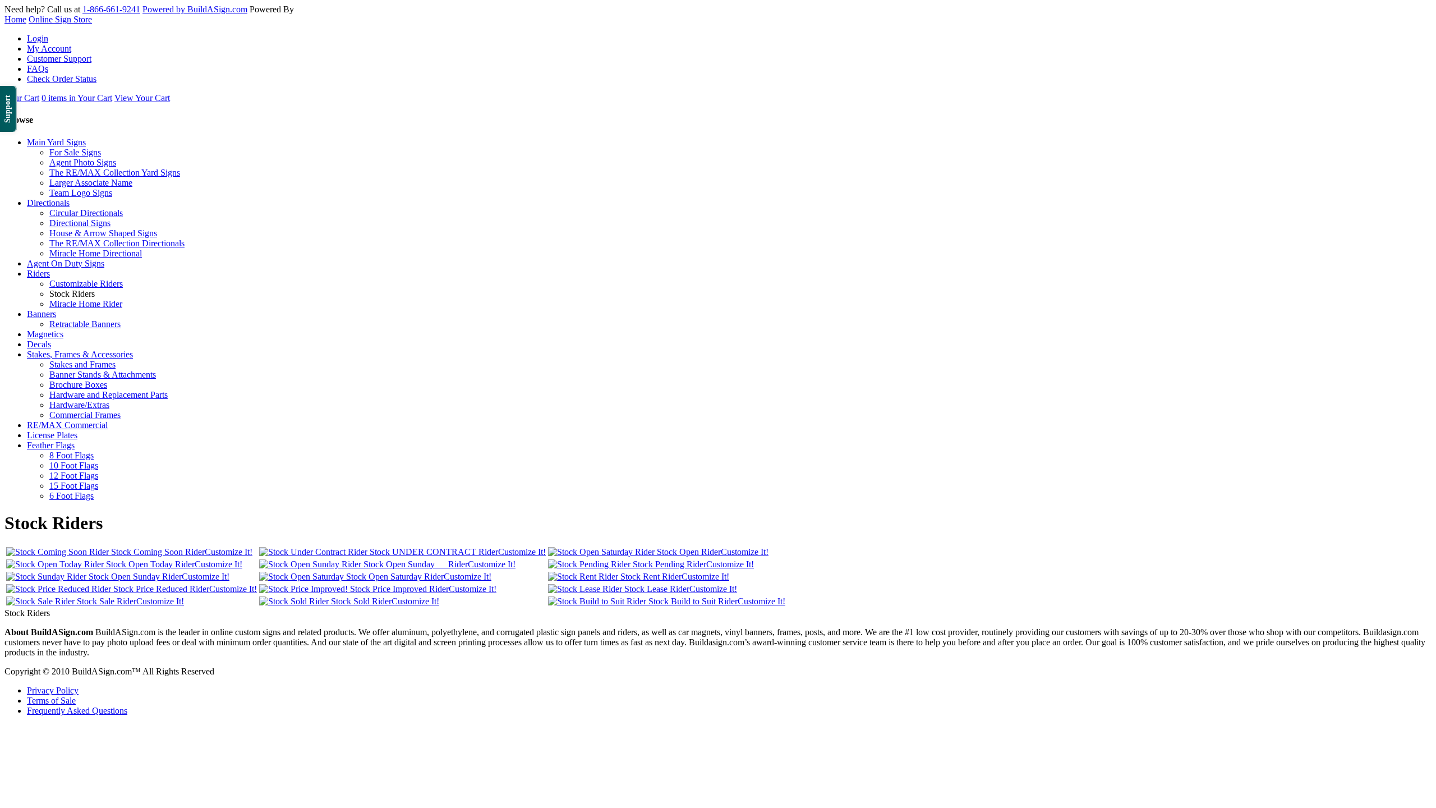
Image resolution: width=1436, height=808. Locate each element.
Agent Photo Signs (82, 162)
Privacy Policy (53, 690)
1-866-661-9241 (111, 9)
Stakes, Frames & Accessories (80, 354)
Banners (41, 314)
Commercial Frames (85, 415)
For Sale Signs (75, 152)
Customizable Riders (86, 283)
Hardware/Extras (79, 405)
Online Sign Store (60, 19)
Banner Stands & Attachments (102, 374)
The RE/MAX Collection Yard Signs (114, 172)
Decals (39, 344)
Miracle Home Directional (95, 253)
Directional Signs (80, 223)
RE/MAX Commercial (67, 425)
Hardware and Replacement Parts (108, 395)
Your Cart (21, 98)
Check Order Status (61, 79)
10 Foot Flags (73, 465)
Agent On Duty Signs (65, 263)
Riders (38, 273)
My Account (49, 48)
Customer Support (59, 58)
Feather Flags (51, 445)
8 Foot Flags (71, 455)
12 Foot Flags (73, 475)
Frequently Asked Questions (77, 710)
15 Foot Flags (73, 485)
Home (15, 19)
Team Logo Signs (80, 193)
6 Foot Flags (71, 496)
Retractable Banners (85, 324)
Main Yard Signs (56, 142)
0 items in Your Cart (77, 98)
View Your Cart (142, 98)
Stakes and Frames (82, 364)
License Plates (52, 435)
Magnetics (45, 334)
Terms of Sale (51, 700)
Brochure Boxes (78, 384)
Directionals (48, 203)
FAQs (37, 69)
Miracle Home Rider (85, 304)
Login (37, 38)
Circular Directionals (86, 213)
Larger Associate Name (90, 182)
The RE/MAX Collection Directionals (117, 243)
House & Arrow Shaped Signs (103, 233)
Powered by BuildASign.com (194, 9)
